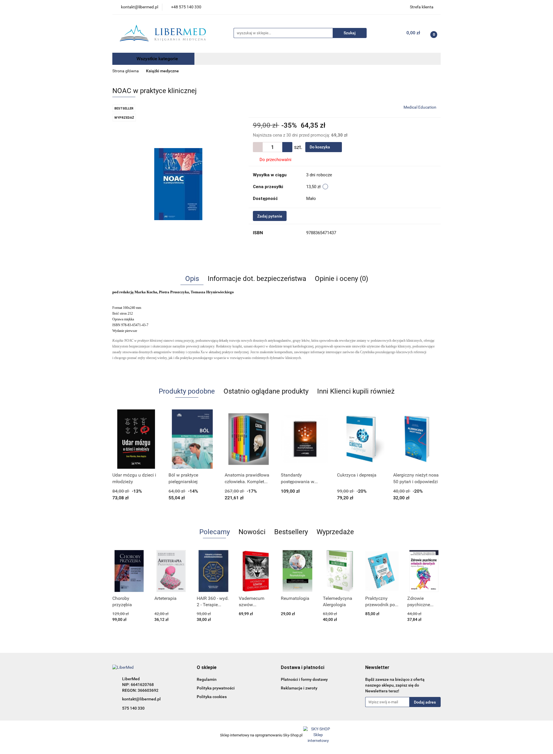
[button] (207, 667)
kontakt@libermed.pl (141, 699)
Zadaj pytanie (269, 216)
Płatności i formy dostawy (304, 679)
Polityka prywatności (216, 688)
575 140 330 (133, 708)
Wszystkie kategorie (156, 58)
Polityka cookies (212, 696)
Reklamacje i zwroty (299, 688)
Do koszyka (320, 147)
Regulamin (207, 679)
